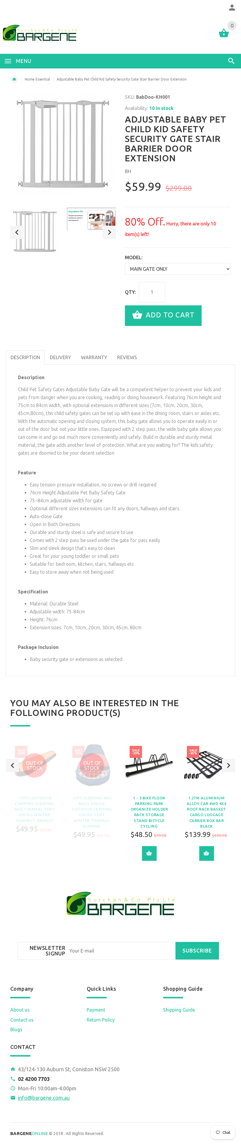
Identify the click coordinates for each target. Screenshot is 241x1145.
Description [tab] (25, 357)
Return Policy (101, 1019)
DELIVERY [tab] (60, 357)
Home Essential (37, 79)
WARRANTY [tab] (94, 357)
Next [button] (109, 232)
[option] (35, 232)
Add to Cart (169, 315)
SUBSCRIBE (197, 950)
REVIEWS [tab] (127, 357)
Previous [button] (17, 232)
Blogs (16, 1029)
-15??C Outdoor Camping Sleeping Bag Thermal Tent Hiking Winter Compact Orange (34, 809)
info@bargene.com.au (44, 1098)
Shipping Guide (179, 1009)
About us (20, 1009)
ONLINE (29, 1133)
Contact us (22, 1019)
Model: (134, 257)
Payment (96, 1009)
